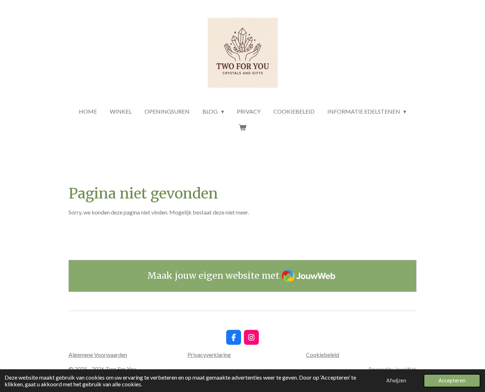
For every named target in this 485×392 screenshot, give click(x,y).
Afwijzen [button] (396, 380)
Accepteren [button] (451, 380)
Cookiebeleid (322, 354)
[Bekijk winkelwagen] (242, 127)
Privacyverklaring (209, 354)
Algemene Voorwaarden (98, 354)
